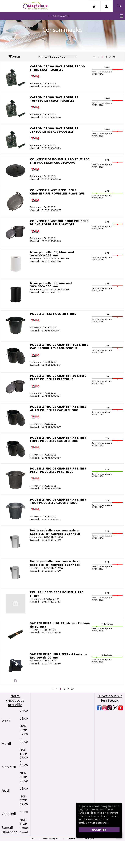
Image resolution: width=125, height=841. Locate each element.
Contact (71, 838)
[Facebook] (99, 707)
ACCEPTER (99, 829)
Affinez (16, 56)
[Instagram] (104, 707)
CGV (33, 838)
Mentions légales (51, 838)
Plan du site (88, 838)
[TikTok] (109, 707)
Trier (40, 56)
